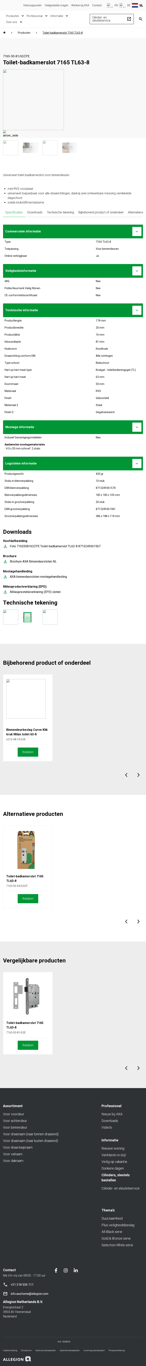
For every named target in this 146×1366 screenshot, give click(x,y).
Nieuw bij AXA (112, 1114)
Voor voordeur (13, 1114)
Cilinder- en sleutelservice (111, 19)
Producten (12, 16)
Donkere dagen (113, 1168)
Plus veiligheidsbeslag (118, 1225)
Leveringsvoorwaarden (94, 1350)
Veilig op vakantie (114, 1162)
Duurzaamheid (112, 1218)
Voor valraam (12, 1154)
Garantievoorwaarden (70, 1350)
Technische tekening (60, 212)
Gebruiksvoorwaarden (45, 1350)
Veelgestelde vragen (56, 5)
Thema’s (108, 1210)
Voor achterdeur (15, 1121)
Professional (35, 16)
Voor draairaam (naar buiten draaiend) (30, 1141)
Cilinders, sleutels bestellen (116, 1177)
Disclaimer (26, 1350)
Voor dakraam (13, 1161)
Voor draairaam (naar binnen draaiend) (31, 1134)
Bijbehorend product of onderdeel (101, 212)
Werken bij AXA (80, 5)
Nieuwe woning (113, 1148)
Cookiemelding (10, 1350)
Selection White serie (117, 1245)
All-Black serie (112, 1232)
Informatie (56, 16)
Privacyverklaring (117, 1350)
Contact (97, 5)
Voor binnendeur (15, 1127)
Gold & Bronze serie (116, 1238)
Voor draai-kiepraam (18, 1147)
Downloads (34, 212)
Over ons (11, 22)
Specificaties (14, 212)
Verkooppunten (32, 5)
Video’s (107, 1127)
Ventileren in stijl (114, 1155)
